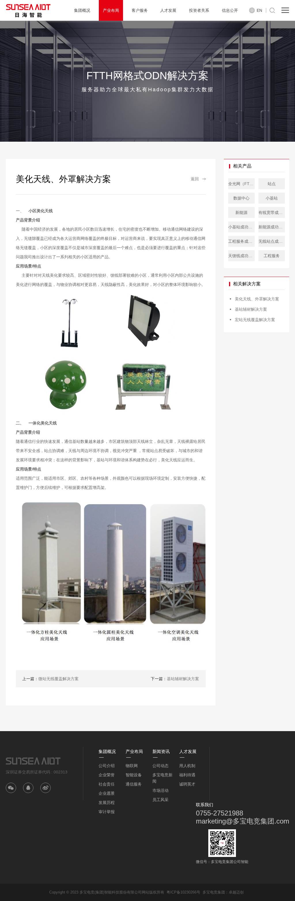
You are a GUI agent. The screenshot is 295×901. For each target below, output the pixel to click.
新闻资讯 (161, 751)
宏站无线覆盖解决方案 (255, 319)
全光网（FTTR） (241, 183)
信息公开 (230, 10)
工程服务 (272, 255)
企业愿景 (107, 793)
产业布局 (111, 10)
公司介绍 (107, 765)
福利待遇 (187, 775)
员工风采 (160, 799)
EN (259, 10)
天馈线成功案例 (241, 255)
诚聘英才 (187, 784)
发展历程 (107, 802)
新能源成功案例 (271, 227)
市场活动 (160, 790)
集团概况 (82, 10)
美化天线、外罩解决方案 (257, 299)
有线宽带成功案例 (271, 212)
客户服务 (140, 10)
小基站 (272, 198)
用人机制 (187, 765)
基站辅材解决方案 (175, 678)
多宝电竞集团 (214, 892)
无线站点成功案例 (271, 241)
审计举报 (107, 811)
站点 (272, 183)
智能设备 (134, 775)
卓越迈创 (236, 892)
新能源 (241, 212)
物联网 (132, 765)
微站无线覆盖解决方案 (50, 678)
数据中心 (241, 198)
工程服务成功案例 (241, 241)
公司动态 (160, 765)
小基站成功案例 (241, 227)
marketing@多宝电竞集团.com (242, 821)
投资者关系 (199, 10)
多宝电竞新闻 (162, 778)
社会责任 (107, 784)
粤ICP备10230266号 (183, 892)
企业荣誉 (107, 775)
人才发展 (168, 10)
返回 (195, 179)
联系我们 (204, 804)
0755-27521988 (219, 813)
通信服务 (134, 784)
